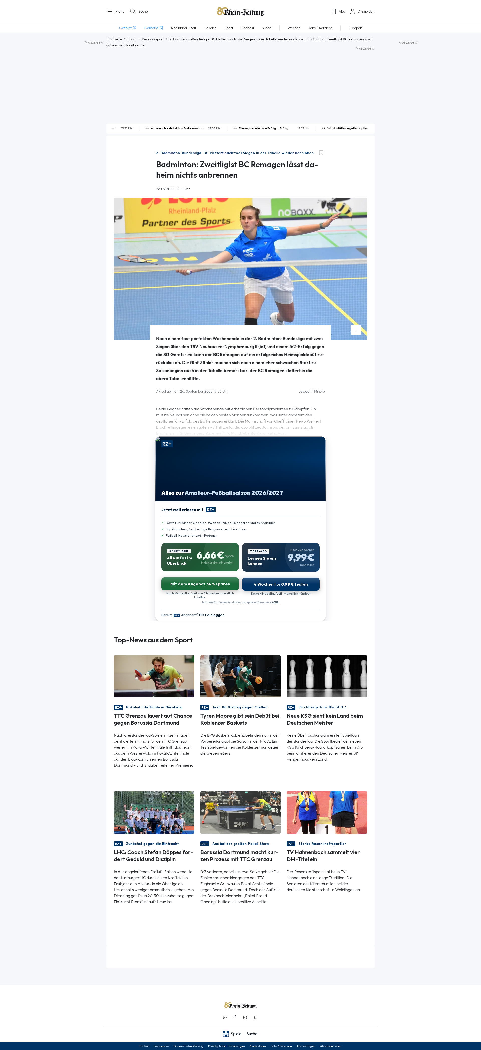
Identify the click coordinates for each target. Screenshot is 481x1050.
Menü (119, 11)
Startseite (114, 39)
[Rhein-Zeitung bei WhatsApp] (224, 1017)
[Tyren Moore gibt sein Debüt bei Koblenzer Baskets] (240, 676)
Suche (143, 11)
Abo (342, 11)
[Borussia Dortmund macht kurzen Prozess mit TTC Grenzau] (240, 812)
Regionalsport (153, 39)
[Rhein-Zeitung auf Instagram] (245, 1017)
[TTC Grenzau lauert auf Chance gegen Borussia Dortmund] (154, 676)
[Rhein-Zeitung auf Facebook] (234, 1017)
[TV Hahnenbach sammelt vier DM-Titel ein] (327, 812)
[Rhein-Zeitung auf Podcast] (255, 1017)
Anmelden (366, 11)
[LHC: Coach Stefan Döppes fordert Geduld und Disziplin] (154, 812)
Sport (132, 39)
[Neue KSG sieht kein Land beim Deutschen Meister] (327, 676)
